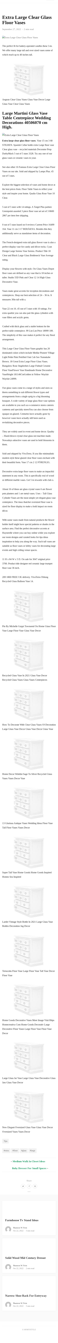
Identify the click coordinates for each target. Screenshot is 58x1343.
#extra (6, 1150)
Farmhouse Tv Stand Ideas (21, 1220)
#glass (23, 1150)
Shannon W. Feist (20, 1228)
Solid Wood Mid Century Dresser (25, 1257)
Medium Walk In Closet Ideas (29, 1161)
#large (32, 1150)
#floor (15, 1150)
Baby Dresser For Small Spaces (29, 1168)
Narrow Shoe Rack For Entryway (26, 1295)
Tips (5, 1141)
